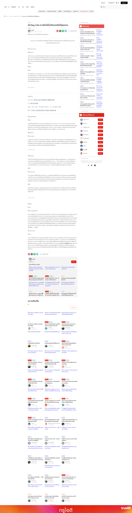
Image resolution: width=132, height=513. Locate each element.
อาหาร (11, 16)
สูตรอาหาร (75, 11)
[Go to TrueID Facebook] (88, 166)
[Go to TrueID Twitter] (92, 166)
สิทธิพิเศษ (13, 7)
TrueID (8, 3)
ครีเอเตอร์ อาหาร (84, 11)
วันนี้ (5, 7)
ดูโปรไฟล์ (31, 262)
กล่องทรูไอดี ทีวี (111, 2)
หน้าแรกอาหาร (42, 11)
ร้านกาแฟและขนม (67, 11)
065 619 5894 (34, 103)
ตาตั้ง (27, 7)
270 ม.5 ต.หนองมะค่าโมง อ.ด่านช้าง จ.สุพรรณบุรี (43, 110)
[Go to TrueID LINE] (95, 166)
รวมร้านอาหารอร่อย (51, 11)
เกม (23, 7)
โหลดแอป (103, 2)
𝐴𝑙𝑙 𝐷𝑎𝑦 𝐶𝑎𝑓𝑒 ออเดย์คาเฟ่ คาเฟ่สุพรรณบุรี (44, 100)
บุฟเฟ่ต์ (59, 11)
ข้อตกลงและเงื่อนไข (84, 161)
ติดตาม (73, 261)
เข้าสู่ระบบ (124, 3)
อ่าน (19, 7)
